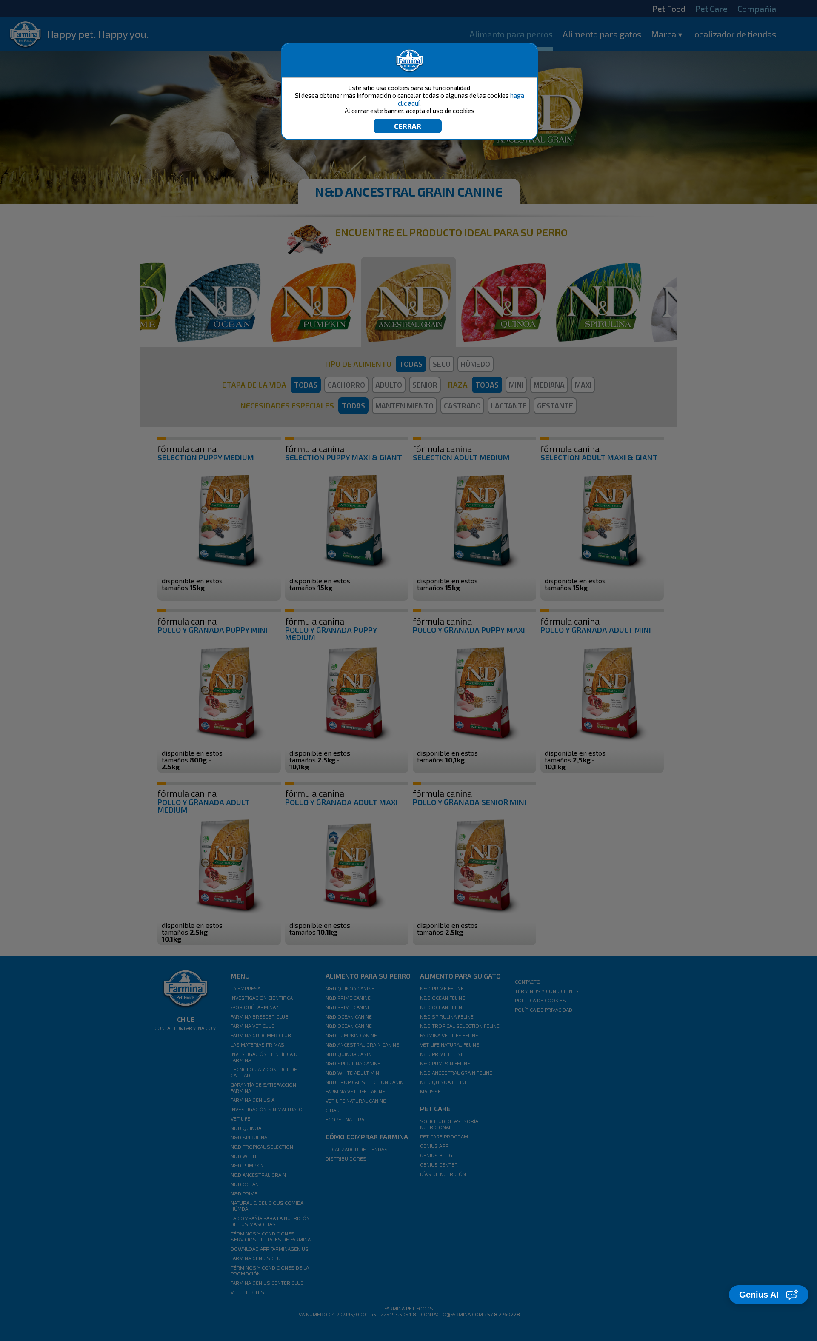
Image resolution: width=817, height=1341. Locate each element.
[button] (768, 1294)
